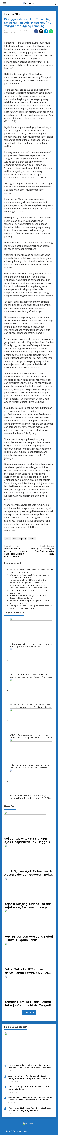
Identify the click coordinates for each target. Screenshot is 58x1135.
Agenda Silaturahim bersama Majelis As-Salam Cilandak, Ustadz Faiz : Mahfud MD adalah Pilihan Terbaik (30, 1098)
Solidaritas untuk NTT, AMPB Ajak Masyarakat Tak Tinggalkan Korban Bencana (31, 645)
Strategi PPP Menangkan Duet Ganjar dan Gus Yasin (42, 550)
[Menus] (4, 3)
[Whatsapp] (51, 31)
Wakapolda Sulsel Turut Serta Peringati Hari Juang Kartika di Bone (30, 576)
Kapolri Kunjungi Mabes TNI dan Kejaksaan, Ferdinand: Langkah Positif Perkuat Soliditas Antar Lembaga (30, 705)
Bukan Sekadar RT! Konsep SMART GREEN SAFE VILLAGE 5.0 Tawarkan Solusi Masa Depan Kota (29, 766)
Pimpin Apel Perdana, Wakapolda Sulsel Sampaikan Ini (28, 591)
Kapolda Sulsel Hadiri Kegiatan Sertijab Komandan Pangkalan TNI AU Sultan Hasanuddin (28, 581)
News (6, 32)
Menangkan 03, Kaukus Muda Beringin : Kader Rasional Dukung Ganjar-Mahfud (29, 1109)
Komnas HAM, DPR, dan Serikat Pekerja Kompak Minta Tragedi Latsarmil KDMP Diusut (31, 796)
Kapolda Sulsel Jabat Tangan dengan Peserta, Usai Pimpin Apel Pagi (31, 571)
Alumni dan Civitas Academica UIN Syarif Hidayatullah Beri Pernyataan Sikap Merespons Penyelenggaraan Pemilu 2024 (30, 1077)
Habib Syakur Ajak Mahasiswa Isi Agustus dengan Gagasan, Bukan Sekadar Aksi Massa (31, 675)
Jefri (7, 538)
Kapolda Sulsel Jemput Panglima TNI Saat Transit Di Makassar (29, 601)
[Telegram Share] (46, 31)
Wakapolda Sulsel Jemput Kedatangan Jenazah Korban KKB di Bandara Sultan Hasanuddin (28, 586)
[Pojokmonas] (30, 3)
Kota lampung (19, 538)
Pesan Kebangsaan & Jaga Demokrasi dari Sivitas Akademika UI (28, 1087)
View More (29, 1012)
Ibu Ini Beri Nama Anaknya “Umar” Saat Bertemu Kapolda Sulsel (28, 596)
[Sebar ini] (36, 31)
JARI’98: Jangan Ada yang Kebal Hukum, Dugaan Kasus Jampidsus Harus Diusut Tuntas (31, 736)
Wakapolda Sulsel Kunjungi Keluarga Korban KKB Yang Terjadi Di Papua (31, 607)
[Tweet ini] (41, 31)
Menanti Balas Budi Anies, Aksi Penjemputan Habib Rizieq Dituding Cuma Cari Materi (15, 551)
